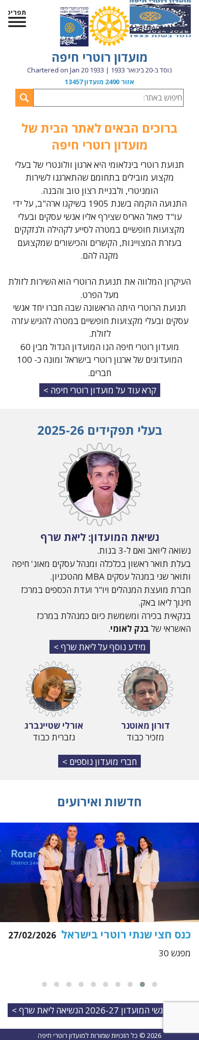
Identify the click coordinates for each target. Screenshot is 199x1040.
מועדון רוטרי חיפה (100, 56)
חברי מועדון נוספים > (99, 761)
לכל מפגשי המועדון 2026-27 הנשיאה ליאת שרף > (100, 1010)
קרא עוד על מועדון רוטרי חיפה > (99, 390)
